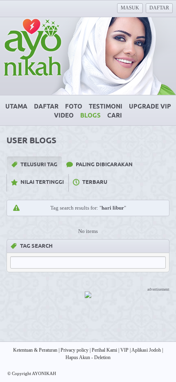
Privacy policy (74, 350)
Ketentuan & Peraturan (35, 350)
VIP (124, 350)
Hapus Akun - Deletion (88, 357)
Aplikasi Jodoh (146, 350)
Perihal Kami (104, 350)
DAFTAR (159, 8)
